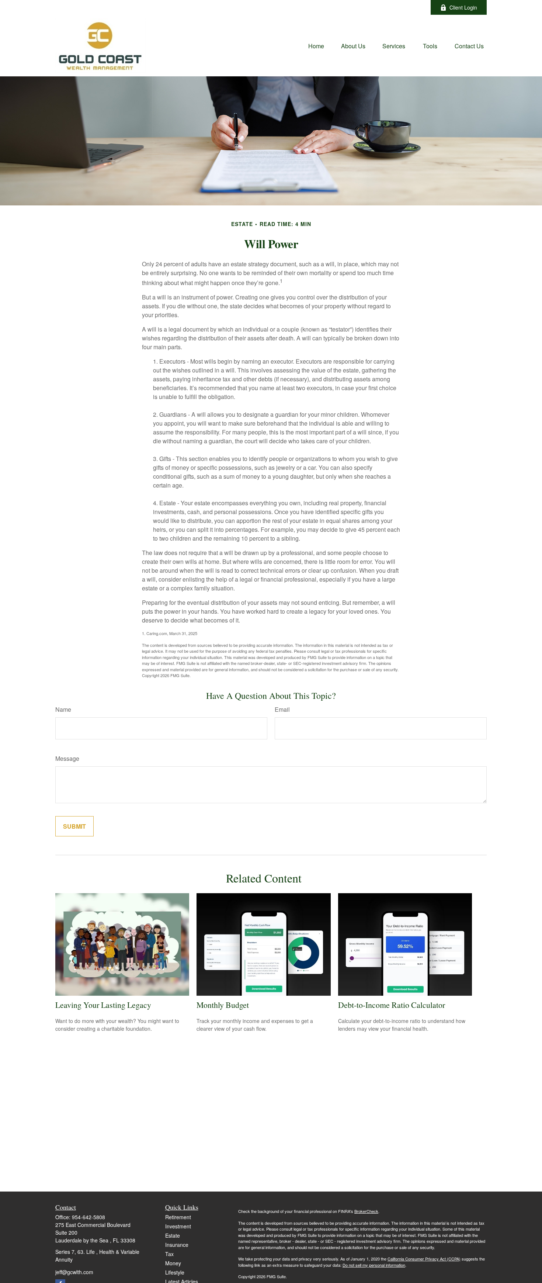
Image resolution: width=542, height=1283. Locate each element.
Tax (169, 1254)
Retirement (178, 1217)
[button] (316, 45)
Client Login (463, 7)
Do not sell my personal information (374, 1265)
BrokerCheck (366, 1211)
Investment (178, 1226)
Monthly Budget (223, 1004)
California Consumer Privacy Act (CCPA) (424, 1259)
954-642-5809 (253, 7)
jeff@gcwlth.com (308, 7)
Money (173, 1263)
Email (282, 709)
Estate (172, 1235)
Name (63, 709)
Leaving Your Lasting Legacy (103, 1004)
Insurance (176, 1244)
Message (67, 758)
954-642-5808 (88, 1217)
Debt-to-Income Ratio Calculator (391, 1004)
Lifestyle (174, 1272)
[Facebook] (415, 7)
